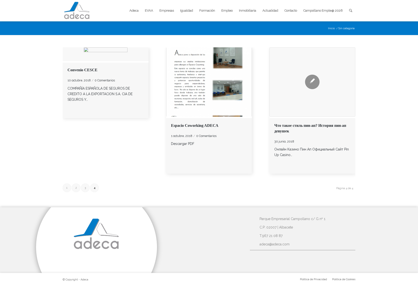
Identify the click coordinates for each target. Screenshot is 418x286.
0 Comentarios (105, 80)
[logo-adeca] (77, 10)
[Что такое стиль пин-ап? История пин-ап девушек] (312, 82)
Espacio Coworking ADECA (194, 125)
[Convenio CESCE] (106, 54)
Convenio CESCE (82, 70)
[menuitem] (134, 10)
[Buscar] (350, 10)
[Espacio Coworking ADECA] (209, 82)
